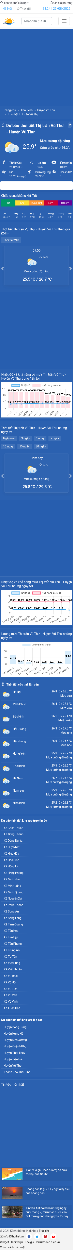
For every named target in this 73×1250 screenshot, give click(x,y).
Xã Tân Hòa (11, 930)
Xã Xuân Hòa (12, 1008)
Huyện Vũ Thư (46, 110)
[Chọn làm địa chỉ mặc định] (70, 125)
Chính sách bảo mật (12, 1247)
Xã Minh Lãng (12, 885)
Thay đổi (25, 8)
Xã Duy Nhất (11, 847)
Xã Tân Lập (11, 937)
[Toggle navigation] (64, 21)
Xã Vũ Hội (10, 982)
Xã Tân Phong (13, 943)
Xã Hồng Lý (11, 866)
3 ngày (25, 438)
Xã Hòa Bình (11, 860)
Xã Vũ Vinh (11, 1001)
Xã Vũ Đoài (11, 975)
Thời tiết (44, 1230)
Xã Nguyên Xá (13, 898)
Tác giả (29, 1242)
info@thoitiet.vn (13, 1236)
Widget (4, 1242)
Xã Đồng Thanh (14, 834)
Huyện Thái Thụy (14, 1052)
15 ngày (24, 446)
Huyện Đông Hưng (15, 1027)
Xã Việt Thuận (13, 969)
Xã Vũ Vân (10, 995)
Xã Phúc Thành (13, 905)
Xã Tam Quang (13, 924)
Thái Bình (27, 110)
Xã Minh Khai (12, 879)
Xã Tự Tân (10, 956)
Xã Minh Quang (13, 892)
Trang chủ (9, 110)
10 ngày (8, 446)
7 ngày (54, 438)
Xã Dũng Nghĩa (13, 840)
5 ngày (40, 438)
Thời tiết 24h (11, 240)
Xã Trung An (12, 950)
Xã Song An (11, 911)
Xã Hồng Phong (14, 872)
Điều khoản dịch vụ (48, 1242)
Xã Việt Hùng (12, 963)
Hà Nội (7, 9)
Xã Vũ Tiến (10, 988)
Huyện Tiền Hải (13, 1059)
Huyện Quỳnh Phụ (15, 1046)
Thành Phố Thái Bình (17, 1072)
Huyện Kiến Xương (15, 1039)
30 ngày (41, 446)
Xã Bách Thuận (13, 827)
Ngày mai (9, 438)
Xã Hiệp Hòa (11, 853)
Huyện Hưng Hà (13, 1033)
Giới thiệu (17, 1242)
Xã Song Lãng (12, 918)
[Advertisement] (36, 65)
